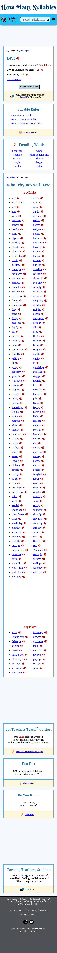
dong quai (38, 318)
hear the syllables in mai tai (43, 421)
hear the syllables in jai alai (21, 646)
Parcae (15, 460)
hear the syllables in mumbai (45, 434)
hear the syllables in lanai (20, 650)
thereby (37, 541)
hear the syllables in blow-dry (46, 242)
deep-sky (17, 305)
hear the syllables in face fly (22, 336)
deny (14, 314)
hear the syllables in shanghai (24, 510)
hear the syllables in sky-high (45, 519)
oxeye (15, 452)
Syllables (11, 177)
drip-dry (16, 322)
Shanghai (17, 509)
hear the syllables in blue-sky (24, 251)
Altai (35, 207)
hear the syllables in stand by (45, 523)
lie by (36, 416)
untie (14, 558)
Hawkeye (17, 380)
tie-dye (16, 545)
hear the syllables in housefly (45, 394)
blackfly (16, 242)
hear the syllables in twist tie (23, 554)
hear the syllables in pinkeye (23, 465)
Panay (15, 456)
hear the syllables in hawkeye (24, 381)
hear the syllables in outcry (42, 447)
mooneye (17, 434)
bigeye (15, 238)
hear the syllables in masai (20, 425)
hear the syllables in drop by (44, 323)
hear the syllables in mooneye (24, 434)
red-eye (16, 663)
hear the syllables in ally (18, 207)
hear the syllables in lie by (41, 416)
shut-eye (17, 672)
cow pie (16, 291)
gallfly (15, 358)
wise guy (16, 576)
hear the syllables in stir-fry (44, 527)
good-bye (38, 367)
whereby (38, 567)
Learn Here (29, 815)
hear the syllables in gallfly (21, 358)
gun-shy (16, 376)
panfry (36, 456)
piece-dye (17, 659)
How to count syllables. (24, 119)
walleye (37, 563)
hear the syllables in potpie (43, 470)
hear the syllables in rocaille (44, 487)
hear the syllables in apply (42, 211)
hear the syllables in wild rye (44, 572)
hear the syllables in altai (41, 207)
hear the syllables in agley (41, 198)
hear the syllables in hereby (21, 385)
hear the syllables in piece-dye (25, 659)
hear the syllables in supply (43, 532)
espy (35, 331)
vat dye (37, 558)
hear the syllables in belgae (43, 229)
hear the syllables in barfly (42, 225)
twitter (31, 922)
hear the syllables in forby (41, 345)
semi (35, 501)
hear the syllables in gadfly (42, 354)
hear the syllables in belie (19, 234)
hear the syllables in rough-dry (26, 492)
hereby (15, 385)
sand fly (37, 496)
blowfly (37, 247)
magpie (16, 420)
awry (14, 216)
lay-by (15, 411)
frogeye (37, 349)
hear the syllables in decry (20, 300)
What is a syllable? (21, 115)
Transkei (38, 550)
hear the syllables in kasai (41, 403)
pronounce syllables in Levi (27, 75)
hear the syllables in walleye (44, 563)
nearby (15, 438)
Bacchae (16, 220)
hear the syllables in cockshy (44, 283)
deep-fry (38, 300)
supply (37, 532)
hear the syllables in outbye (22, 447)
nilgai (15, 443)
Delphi (37, 309)
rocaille (37, 487)
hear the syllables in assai (19, 632)
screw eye (17, 668)
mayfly (37, 425)
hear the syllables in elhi (40, 327)
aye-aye (37, 216)
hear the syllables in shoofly (44, 514)
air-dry (16, 202)
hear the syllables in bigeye (21, 238)
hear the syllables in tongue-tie (26, 550)
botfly (15, 260)
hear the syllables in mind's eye (26, 655)
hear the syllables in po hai (43, 465)
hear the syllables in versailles (25, 563)
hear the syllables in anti (18, 211)
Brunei (37, 260)
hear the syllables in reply (41, 483)
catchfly (37, 273)
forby (36, 345)
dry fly (15, 327)
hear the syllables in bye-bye (23, 269)
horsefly (16, 394)
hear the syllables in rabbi (41, 478)
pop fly (15, 469)
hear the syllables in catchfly (44, 274)
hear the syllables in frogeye (44, 349)
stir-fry (37, 527)
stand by (37, 523)
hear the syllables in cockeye (23, 283)
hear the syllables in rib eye (43, 663)
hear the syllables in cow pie (22, 291)
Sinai (14, 518)
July (35, 398)
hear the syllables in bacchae (23, 220)
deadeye (37, 296)
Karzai (15, 403)
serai (35, 668)
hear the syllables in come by (23, 287)
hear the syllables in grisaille (45, 372)
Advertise (32, 910)
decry (15, 300)
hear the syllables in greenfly (23, 372)
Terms (23, 914)
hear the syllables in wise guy (23, 576)
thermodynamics (39, 154)
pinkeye (16, 465)
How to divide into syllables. (27, 123)
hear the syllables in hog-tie (23, 389)
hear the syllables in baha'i (42, 220)
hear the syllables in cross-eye (25, 296)
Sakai (14, 496)
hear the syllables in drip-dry (23, 323)
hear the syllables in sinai (19, 519)
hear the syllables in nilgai (20, 443)
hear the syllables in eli (17, 332)
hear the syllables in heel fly (43, 381)
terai (35, 536)
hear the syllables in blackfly (23, 242)
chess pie (38, 278)
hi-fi (35, 385)
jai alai (15, 645)
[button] (48, 20)
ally (14, 207)
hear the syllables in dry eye (43, 637)
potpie (36, 469)
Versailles (17, 563)
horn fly (37, 389)
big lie (36, 233)
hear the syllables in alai (40, 202)
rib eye (37, 663)
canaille (37, 269)
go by (15, 367)
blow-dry (38, 242)
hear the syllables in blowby (22, 247)
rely (14, 483)
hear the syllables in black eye (45, 632)
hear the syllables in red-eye (23, 663)
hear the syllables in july (40, 398)
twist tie (16, 554)
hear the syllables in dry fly (21, 327)
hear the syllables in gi (16, 363)
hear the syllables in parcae (21, 461)
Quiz (27, 51)
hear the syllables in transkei (45, 550)
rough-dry (17, 492)
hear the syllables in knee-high (26, 407)
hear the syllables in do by (20, 318)
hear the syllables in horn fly (44, 389)
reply (36, 483)
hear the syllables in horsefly (23, 394)
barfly (36, 224)
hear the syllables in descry (42, 314)
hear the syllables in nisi (39, 443)
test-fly (16, 541)
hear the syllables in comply (44, 287)
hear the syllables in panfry (43, 456)
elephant (17, 154)
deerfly (37, 305)
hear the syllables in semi (41, 501)
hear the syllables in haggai (43, 376)
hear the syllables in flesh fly (23, 340)
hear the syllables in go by (20, 367)
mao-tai (37, 650)
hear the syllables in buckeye (23, 265)
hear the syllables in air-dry (22, 202)
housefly (38, 394)
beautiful (17, 151)
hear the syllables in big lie (42, 234)
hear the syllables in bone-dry (24, 256)
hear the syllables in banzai (21, 225)
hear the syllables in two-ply (45, 554)
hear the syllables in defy (19, 309)
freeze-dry (18, 349)
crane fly (37, 291)
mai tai (37, 420)
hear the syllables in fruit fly (22, 354)
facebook (25, 922)
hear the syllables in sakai (20, 496)
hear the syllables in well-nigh (25, 568)
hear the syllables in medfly (22, 430)
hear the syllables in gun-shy (23, 376)
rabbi (36, 478)
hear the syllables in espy (40, 332)
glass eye (38, 641)
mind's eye (18, 654)
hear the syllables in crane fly (45, 291)
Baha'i (36, 220)
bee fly (15, 229)
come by (16, 287)
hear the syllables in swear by (23, 536)
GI (13, 363)
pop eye (37, 659)
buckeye (16, 265)
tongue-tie (18, 550)
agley (36, 198)
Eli (13, 331)
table (40, 166)
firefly (36, 336)
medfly (15, 429)
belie (14, 233)
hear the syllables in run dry (43, 492)
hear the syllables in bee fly (21, 229)
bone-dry (17, 256)
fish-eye (16, 641)
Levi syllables (17, 58)
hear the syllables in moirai (43, 430)
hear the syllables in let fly (20, 416)
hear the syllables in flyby (19, 345)
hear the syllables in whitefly (23, 572)
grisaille (37, 371)
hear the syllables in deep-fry (45, 300)
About (12, 910)
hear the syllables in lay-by (21, 412)
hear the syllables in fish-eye (23, 641)
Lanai (15, 650)
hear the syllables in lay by (42, 407)
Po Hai (36, 465)
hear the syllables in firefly (42, 336)
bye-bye (16, 269)
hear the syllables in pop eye (44, 659)
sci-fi (15, 501)
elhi (35, 327)
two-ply (37, 554)
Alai (35, 202)
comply (37, 287)
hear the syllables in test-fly (22, 541)
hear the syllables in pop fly (21, 470)
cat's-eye (17, 273)
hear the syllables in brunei (43, 260)
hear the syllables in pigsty (42, 461)
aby (14, 198)
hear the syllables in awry (19, 216)
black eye (38, 632)
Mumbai (37, 434)
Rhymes (20, 51)
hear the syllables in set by (42, 505)
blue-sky (17, 251)
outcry (36, 447)
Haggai (37, 376)
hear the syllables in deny (19, 314)
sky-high (38, 518)
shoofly (37, 514)
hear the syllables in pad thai (44, 452)
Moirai (37, 429)
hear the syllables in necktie (43, 438)
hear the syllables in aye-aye (44, 216)
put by (15, 474)
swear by (16, 536)
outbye (15, 447)
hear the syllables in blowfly (44, 247)
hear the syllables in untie (20, 559)
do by (15, 318)
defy (14, 309)
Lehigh (37, 411)
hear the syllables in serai (41, 668)
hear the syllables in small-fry (25, 523)
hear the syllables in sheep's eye (26, 514)
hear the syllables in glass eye (45, 641)
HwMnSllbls (28, 7)
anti (14, 211)
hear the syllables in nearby (21, 438)
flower (39, 158)
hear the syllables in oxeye (20, 452)
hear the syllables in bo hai (43, 251)
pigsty (36, 460)
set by (36, 505)
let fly (15, 416)
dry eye (37, 637)
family (17, 166)
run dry (37, 492)
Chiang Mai (18, 637)
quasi (15, 478)
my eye (37, 654)
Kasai (36, 403)
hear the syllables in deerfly (43, 305)
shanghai (38, 509)
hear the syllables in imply (20, 398)
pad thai (37, 452)
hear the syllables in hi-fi (41, 385)
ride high (17, 487)
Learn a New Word (29, 86)
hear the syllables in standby (23, 527)
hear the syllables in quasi (20, 478)
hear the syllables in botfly (20, 260)
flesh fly (16, 340)
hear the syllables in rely (18, 483)
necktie (37, 438)
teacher (17, 158)
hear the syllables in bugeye (43, 265)
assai (14, 632)
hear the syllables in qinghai (44, 474)
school (39, 151)
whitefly (16, 572)
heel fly (37, 380)
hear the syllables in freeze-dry (26, 349)
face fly (15, 336)
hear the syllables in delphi (43, 309)
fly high (37, 340)
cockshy (37, 282)
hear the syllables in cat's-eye (24, 274)
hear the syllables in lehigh (43, 412)
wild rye (37, 572)
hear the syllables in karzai (21, 403)
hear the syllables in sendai (21, 505)
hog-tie (16, 389)
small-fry (17, 523)
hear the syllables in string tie (24, 532)
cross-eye (17, 296)
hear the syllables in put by (21, 474)
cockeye (16, 282)
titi (35, 545)
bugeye (37, 265)
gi (34, 363)
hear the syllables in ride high (24, 487)
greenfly (16, 371)
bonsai (37, 256)
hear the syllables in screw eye (24, 668)
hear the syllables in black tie (45, 238)
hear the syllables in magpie (22, 421)
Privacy (33, 914)
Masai (15, 425)
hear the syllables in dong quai (46, 318)
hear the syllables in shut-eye (24, 672)
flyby (14, 345)
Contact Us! (30, 889)
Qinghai (37, 474)
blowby (16, 247)
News (21, 910)
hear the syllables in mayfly (43, 425)
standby (16, 527)
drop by (37, 322)
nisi (35, 443)
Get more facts (28, 783)
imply (15, 398)
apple (17, 162)
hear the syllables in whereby (45, 568)
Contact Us (24, 97)
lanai (36, 645)
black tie (37, 238)
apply (36, 211)
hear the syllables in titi (39, 545)
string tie (17, 532)
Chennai (16, 278)
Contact (44, 910)
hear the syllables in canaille (44, 269)
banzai (15, 224)
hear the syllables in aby (18, 198)
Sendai (15, 505)
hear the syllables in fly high (44, 340)
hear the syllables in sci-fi (20, 501)
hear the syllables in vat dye (43, 559)
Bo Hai (37, 251)
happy (39, 162)
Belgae (37, 229)
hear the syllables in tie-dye (22, 545)
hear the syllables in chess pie (45, 278)
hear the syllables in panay (20, 456)
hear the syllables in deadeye (45, 296)
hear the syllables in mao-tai (45, 650)
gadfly (36, 354)
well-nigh (17, 567)
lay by (36, 407)
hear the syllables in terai (41, 536)
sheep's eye (18, 514)
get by (36, 358)
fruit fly (16, 354)
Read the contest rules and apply (28, 752)
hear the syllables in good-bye (46, 367)
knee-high (17, 407)
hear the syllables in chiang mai (26, 637)
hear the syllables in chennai (23, 278)
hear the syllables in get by (42, 358)
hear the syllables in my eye (43, 655)
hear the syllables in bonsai (43, 256)
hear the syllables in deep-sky (24, 305)
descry (36, 314)
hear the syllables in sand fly (44, 496)
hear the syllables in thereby (44, 541)
